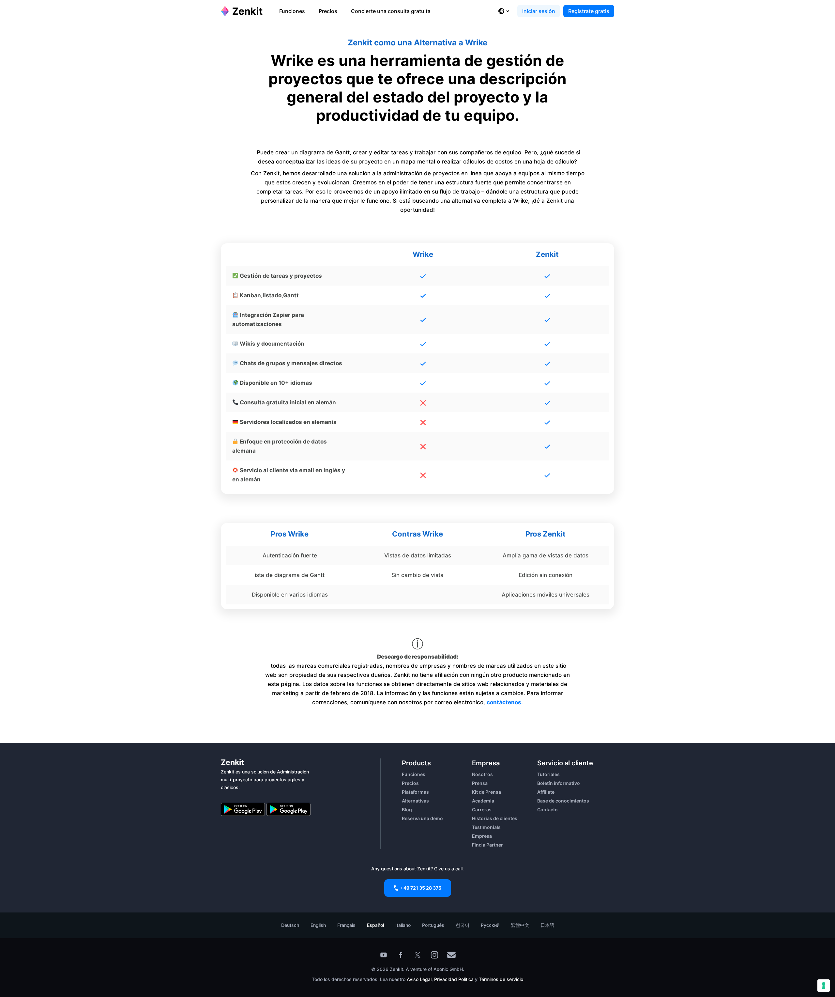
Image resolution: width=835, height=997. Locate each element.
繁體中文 (520, 925)
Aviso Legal (419, 979)
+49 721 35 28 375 (420, 888)
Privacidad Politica (454, 979)
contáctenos (504, 702)
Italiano (403, 925)
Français (346, 925)
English (318, 925)
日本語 (547, 925)
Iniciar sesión (538, 11)
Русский (490, 925)
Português (433, 925)
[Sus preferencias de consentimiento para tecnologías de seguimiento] (823, 985)
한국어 (462, 925)
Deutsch (290, 925)
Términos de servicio (501, 979)
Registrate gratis (588, 11)
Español (375, 925)
